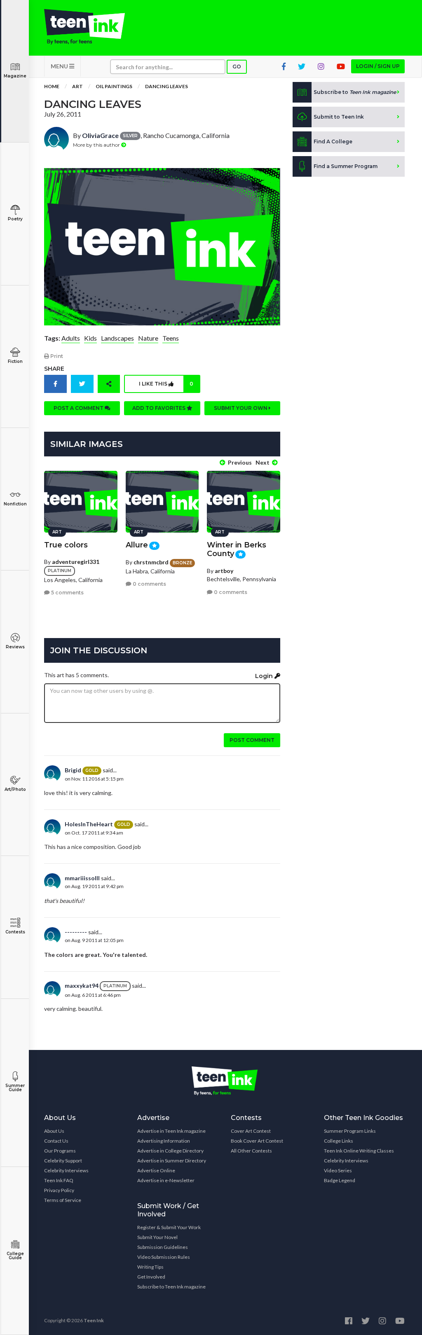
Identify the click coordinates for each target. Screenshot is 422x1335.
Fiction (15, 361)
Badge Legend (339, 1180)
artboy (224, 570)
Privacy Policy (59, 1190)
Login (264, 676)
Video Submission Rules (163, 1257)
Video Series (338, 1170)
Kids (90, 338)
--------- (76, 931)
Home (51, 86)
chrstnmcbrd (151, 562)
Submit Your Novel (157, 1237)
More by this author (97, 145)
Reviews (15, 647)
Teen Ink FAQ (58, 1180)
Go (236, 66)
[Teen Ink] (84, 26)
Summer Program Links (350, 1131)
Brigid (73, 770)
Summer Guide (15, 1087)
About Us (54, 1131)
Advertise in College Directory (170, 1151)
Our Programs (60, 1151)
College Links (338, 1141)
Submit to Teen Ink (339, 117)
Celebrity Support (63, 1160)
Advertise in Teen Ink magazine (171, 1131)
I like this (166, 384)
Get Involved (151, 1277)
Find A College (333, 141)
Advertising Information (163, 1141)
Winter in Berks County (236, 549)
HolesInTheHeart (89, 824)
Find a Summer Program (345, 166)
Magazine (15, 76)
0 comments (148, 584)
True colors (66, 544)
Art (77, 86)
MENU (60, 66)
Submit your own (241, 408)
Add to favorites (159, 408)
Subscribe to (355, 92)
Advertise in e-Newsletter (166, 1180)
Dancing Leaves (166, 86)
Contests (15, 932)
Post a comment (79, 408)
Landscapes (117, 338)
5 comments (67, 592)
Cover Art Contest (251, 1131)
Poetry (15, 219)
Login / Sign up (378, 66)
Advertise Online (156, 1170)
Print (56, 356)
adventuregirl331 (75, 561)
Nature (148, 338)
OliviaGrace (100, 135)
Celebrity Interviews (66, 1170)
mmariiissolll (82, 877)
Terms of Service (62, 1200)
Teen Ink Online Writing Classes (359, 1151)
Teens (170, 338)
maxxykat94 (81, 985)
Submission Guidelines (162, 1247)
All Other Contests (251, 1151)
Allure (137, 544)
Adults (70, 338)
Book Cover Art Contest (257, 1141)
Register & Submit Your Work (169, 1227)
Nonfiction (15, 504)
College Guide (15, 1255)
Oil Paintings (114, 86)
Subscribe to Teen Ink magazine (171, 1287)
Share (54, 368)
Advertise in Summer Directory (171, 1160)
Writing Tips (150, 1267)
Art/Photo (15, 789)
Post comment (252, 740)
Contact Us (56, 1141)
